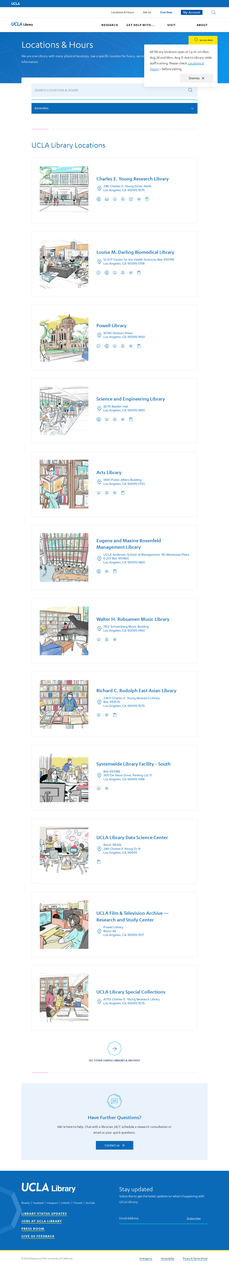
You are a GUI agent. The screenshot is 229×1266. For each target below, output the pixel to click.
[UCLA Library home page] (22, 25)
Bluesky (25, 1202)
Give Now (166, 12)
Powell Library (111, 325)
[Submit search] (190, 90)
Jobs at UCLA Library (41, 1221)
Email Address (129, 1218)
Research (109, 25)
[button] (214, 12)
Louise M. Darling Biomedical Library (135, 252)
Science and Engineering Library (130, 399)
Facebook (38, 1202)
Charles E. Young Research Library (132, 179)
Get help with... (140, 25)
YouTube (90, 1202)
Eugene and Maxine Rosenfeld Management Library (128, 544)
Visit (171, 25)
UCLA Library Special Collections (130, 992)
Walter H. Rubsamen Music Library (132, 619)
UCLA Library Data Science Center (132, 837)
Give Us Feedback (38, 1236)
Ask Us (147, 12)
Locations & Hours (122, 12)
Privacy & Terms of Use (195, 1258)
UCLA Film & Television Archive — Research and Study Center (132, 916)
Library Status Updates (44, 1213)
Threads (77, 1202)
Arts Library (108, 472)
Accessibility (167, 1258)
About (202, 25)
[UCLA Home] (15, 3)
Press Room (32, 1228)
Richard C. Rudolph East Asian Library (136, 690)
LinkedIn (65, 1202)
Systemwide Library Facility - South (133, 764)
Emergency (146, 1258)
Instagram (52, 1202)
